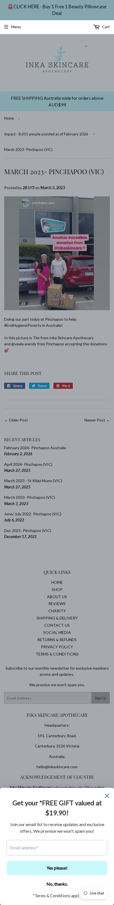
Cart (105, 26)
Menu (16, 26)
